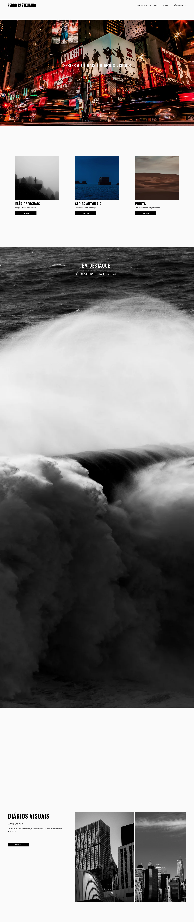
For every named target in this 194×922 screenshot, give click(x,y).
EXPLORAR (26, 213)
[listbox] (180, 5)
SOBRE (165, 5)
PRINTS (156, 5)
